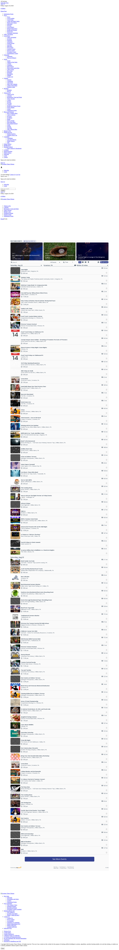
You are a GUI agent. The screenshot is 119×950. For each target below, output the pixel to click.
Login (5, 155)
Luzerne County (11, 49)
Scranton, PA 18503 (12, 913)
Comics (9, 100)
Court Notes (10, 20)
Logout (6, 157)
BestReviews (7, 145)
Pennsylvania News (12, 28)
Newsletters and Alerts (13, 899)
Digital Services (8, 132)
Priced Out (10, 31)
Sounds (9, 126)
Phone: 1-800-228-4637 (13, 915)
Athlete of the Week (12, 62)
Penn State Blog (11, 122)
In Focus (9, 116)
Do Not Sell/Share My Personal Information (15, 938)
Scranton (9, 39)
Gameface (9, 65)
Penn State (10, 71)
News (5, 15)
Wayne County (11, 50)
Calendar (9, 96)
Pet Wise (9, 103)
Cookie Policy (7, 932)
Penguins (9, 72)
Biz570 (9, 91)
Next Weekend (70, 867)
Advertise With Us (30, 241)
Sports (5, 59)
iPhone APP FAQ (11, 925)
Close (2, 948)
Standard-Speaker (11, 906)
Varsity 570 (10, 77)
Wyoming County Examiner (14, 909)
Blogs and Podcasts (9, 112)
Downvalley (10, 47)
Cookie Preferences (9, 934)
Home (2, 219)
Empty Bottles (10, 107)
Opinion (6, 78)
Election (9, 25)
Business (6, 88)
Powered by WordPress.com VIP (12, 941)
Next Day (56, 867)
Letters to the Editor (12, 85)
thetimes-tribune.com (9, 911)
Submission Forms (8, 14)
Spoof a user (4, 176)
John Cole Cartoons (12, 84)
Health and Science (12, 30)
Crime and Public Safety (13, 21)
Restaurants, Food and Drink (14, 97)
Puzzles (9, 101)
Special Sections (8, 151)
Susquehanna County (12, 53)
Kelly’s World (10, 120)
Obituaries (6, 55)
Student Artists (7, 214)
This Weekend (62, 867)
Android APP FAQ (12, 927)
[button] (59, 1)
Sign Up (3, 162)
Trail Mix (9, 128)
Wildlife (9, 75)
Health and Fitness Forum (13, 106)
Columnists (10, 81)
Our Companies (8, 903)
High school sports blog (13, 68)
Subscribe (6, 154)
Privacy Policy (63, 868)
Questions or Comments (13, 922)
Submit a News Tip (12, 135)
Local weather (10, 18)
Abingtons (9, 41)
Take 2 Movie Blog (12, 129)
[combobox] (55, 262)
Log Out (18, 174)
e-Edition (6, 150)
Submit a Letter (11, 87)
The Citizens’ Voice (12, 905)
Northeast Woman (8, 213)
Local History (10, 27)
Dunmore (9, 40)
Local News (7, 36)
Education (9, 24)
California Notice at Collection (12, 935)
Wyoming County (11, 52)
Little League (10, 69)
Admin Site (56, 868)
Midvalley (9, 46)
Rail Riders (10, 74)
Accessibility (10, 921)
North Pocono (10, 43)
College (9, 63)
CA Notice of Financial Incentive (12, 937)
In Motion (9, 117)
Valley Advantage (8, 34)
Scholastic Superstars (12, 33)
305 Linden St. (11, 912)
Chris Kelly (10, 82)
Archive (9, 900)
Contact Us (12, 174)
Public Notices (11, 141)
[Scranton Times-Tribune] (7, 164)
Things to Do (7, 93)
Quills (8, 125)
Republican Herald (12, 908)
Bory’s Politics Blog (12, 113)
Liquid (9, 109)
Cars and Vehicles (11, 139)
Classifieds (6, 136)
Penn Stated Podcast (12, 123)
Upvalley (9, 44)
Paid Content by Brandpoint (14, 148)
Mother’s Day (7, 131)
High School (10, 66)
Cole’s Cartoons (11, 115)
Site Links (6, 896)
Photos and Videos (12, 22)
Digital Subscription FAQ (13, 924)
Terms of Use (71, 868)
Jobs (8, 142)
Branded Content (8, 147)
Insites (8, 119)
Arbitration (6, 940)
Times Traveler (11, 98)
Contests (9, 104)
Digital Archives (11, 134)
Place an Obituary (11, 58)
